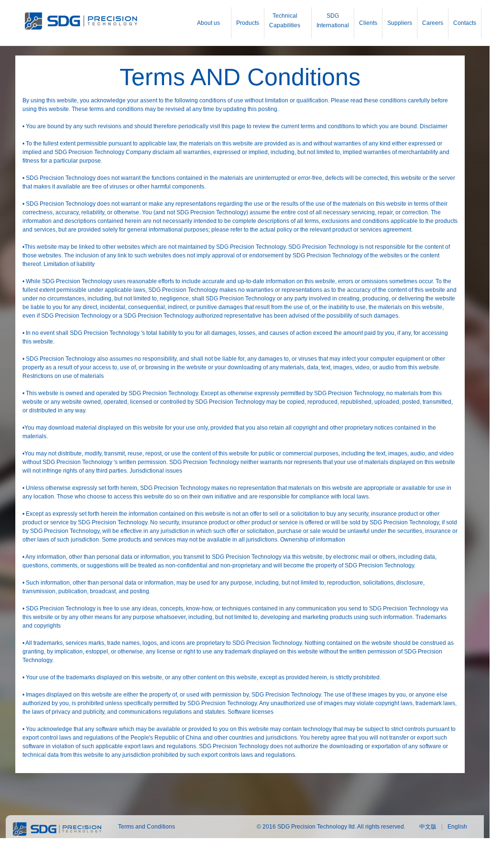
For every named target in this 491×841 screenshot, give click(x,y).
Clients (368, 23)
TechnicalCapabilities (284, 20)
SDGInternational (332, 20)
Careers (432, 23)
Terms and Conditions (146, 826)
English (457, 826)
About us (208, 23)
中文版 (427, 826)
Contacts (464, 23)
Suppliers (399, 23)
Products (247, 23)
